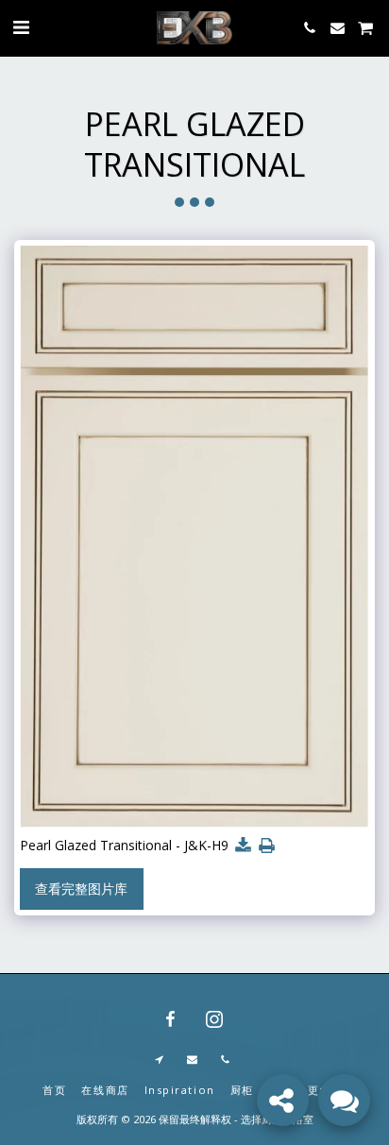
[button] (21, 27)
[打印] (267, 845)
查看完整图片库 (81, 888)
